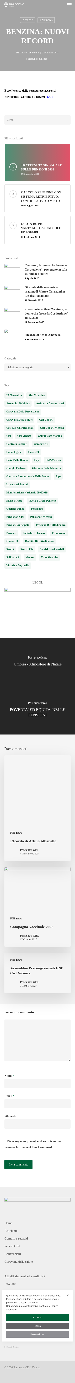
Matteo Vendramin (29, 52)
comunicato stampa (50, 435)
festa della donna (17, 460)
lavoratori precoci (17, 484)
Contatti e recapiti (16, 1238)
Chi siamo (11, 1230)
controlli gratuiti (16, 444)
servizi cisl (26, 549)
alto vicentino (36, 395)
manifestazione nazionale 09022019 (27, 492)
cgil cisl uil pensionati (19, 427)
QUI (50, 96)
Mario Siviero (14, 500)
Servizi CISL (12, 1246)
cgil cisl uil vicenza (52, 427)
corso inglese (14, 452)
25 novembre (14, 395)
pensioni (11, 533)
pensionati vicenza (41, 516)
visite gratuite (49, 557)
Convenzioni (12, 1254)
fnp (36, 460)
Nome (9, 1075)
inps (58, 476)
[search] (61, 4)
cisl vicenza (24, 435)
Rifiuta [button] (37, 1325)
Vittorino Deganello (17, 565)
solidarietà (12, 557)
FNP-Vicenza (53, 460)
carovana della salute (19, 419)
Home (8, 1223)
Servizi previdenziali (52, 549)
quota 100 (12, 541)
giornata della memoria (46, 468)
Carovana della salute (18, 1261)
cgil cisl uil (46, 419)
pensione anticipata (17, 525)
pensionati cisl (15, 516)
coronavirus (41, 444)
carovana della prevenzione (22, 411)
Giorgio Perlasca (16, 468)
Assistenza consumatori (50, 403)
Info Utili (10, 1284)
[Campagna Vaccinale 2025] (37, 907)
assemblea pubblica (18, 403)
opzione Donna (15, 508)
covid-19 (33, 452)
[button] (69, 5)
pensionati (37, 508)
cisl (8, 435)
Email (9, 1096)
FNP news (46, 20)
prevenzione (59, 533)
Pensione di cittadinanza (51, 525)
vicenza (30, 557)
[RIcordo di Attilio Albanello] (37, 808)
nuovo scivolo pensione (42, 500)
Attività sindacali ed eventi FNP (25, 1276)
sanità (10, 549)
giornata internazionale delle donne (27, 476)
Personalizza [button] (37, 1334)
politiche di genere (34, 533)
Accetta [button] (37, 1317)
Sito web (10, 1116)
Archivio (27, 20)
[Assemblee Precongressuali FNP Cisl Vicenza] (37, 973)
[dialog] (37, 1316)
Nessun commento (37, 58)
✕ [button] (68, 1295)
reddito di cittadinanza (39, 541)
